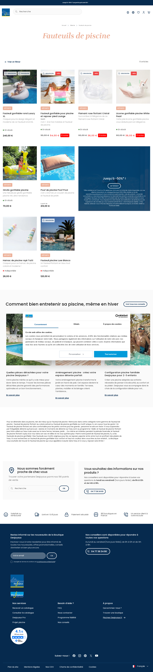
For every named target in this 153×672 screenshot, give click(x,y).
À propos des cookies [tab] (112, 324)
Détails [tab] (76, 324)
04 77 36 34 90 (97, 491)
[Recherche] (16, 11)
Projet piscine (18, 622)
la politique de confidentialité (46, 562)
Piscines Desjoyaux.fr (112, 617)
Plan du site (13, 667)
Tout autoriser (111, 354)
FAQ (60, 608)
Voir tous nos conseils (135, 304)
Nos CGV (50, 667)
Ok (64, 488)
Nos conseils (63, 622)
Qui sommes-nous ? (112, 608)
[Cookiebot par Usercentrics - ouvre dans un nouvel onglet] (117, 316)
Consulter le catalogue (23, 612)
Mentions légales (32, 667)
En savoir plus (13, 395)
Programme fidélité (67, 617)
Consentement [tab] (40, 324)
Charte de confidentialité (71, 667)
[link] (74, 656)
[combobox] (47, 11)
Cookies (92, 667)
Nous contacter (65, 612)
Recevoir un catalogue (22, 608)
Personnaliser (75, 354)
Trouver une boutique (113, 612)
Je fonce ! (114, 186)
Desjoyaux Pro (19, 617)
